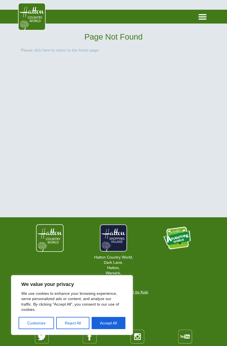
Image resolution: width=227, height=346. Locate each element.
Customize (36, 323)
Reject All (73, 323)
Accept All (108, 323)
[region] (72, 305)
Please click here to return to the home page (60, 50)
